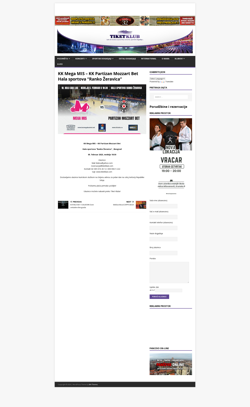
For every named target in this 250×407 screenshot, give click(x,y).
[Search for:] (171, 97)
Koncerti (80, 58)
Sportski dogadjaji (101, 58)
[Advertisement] (125, 9)
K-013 (60, 64)
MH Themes (93, 384)
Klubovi (179, 58)
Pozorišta (62, 58)
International (148, 58)
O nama (165, 58)
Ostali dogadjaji (127, 58)
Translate (169, 81)
